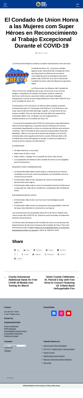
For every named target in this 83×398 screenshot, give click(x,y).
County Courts (49, 353)
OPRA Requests (10, 329)
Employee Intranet (11, 336)
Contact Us (8, 318)
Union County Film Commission (55, 346)
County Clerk (57, 349)
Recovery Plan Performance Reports (58, 360)
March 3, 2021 (43, 53)
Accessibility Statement (13, 334)
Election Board (68, 349)
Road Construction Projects (54, 356)
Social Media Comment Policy (15, 331)
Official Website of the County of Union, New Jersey (41, 386)
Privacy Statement (11, 326)
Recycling (47, 363)
